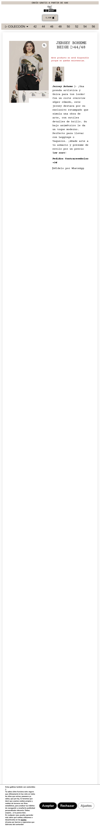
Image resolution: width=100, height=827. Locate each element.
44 (43, 26)
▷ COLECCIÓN (15, 26)
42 (35, 26)
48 (60, 26)
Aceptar (48, 806)
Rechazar (67, 806)
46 (51, 26)
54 (85, 26)
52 (76, 26)
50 (68, 26)
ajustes (23, 820)
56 (93, 26)
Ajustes (86, 806)
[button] (44, 45)
